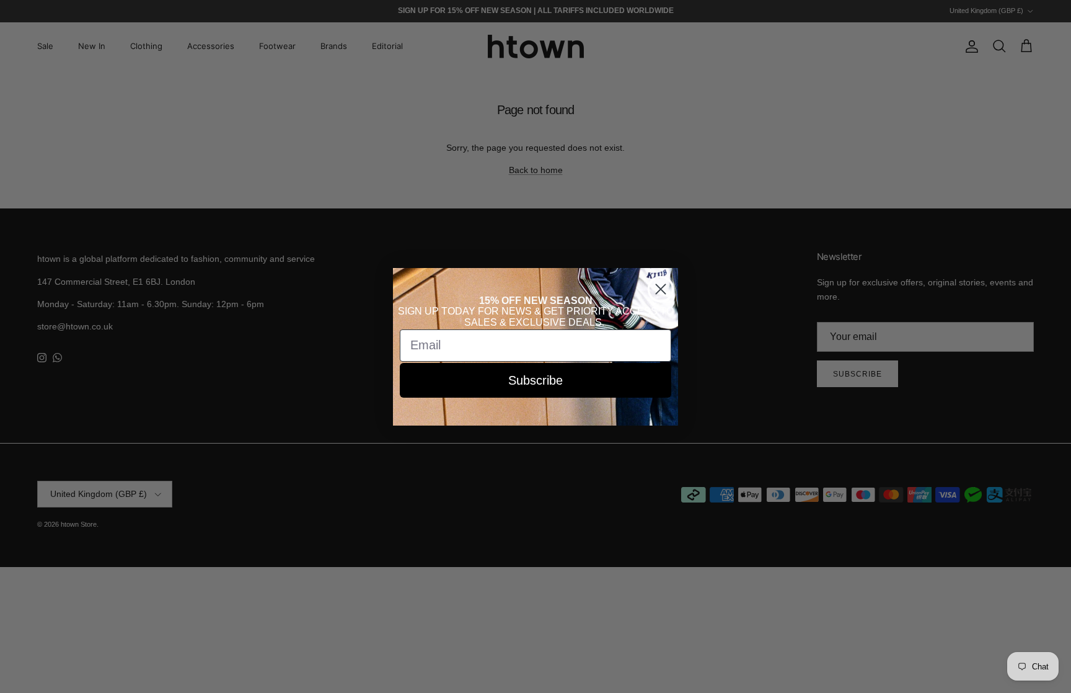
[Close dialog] (660, 289)
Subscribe (535, 380)
